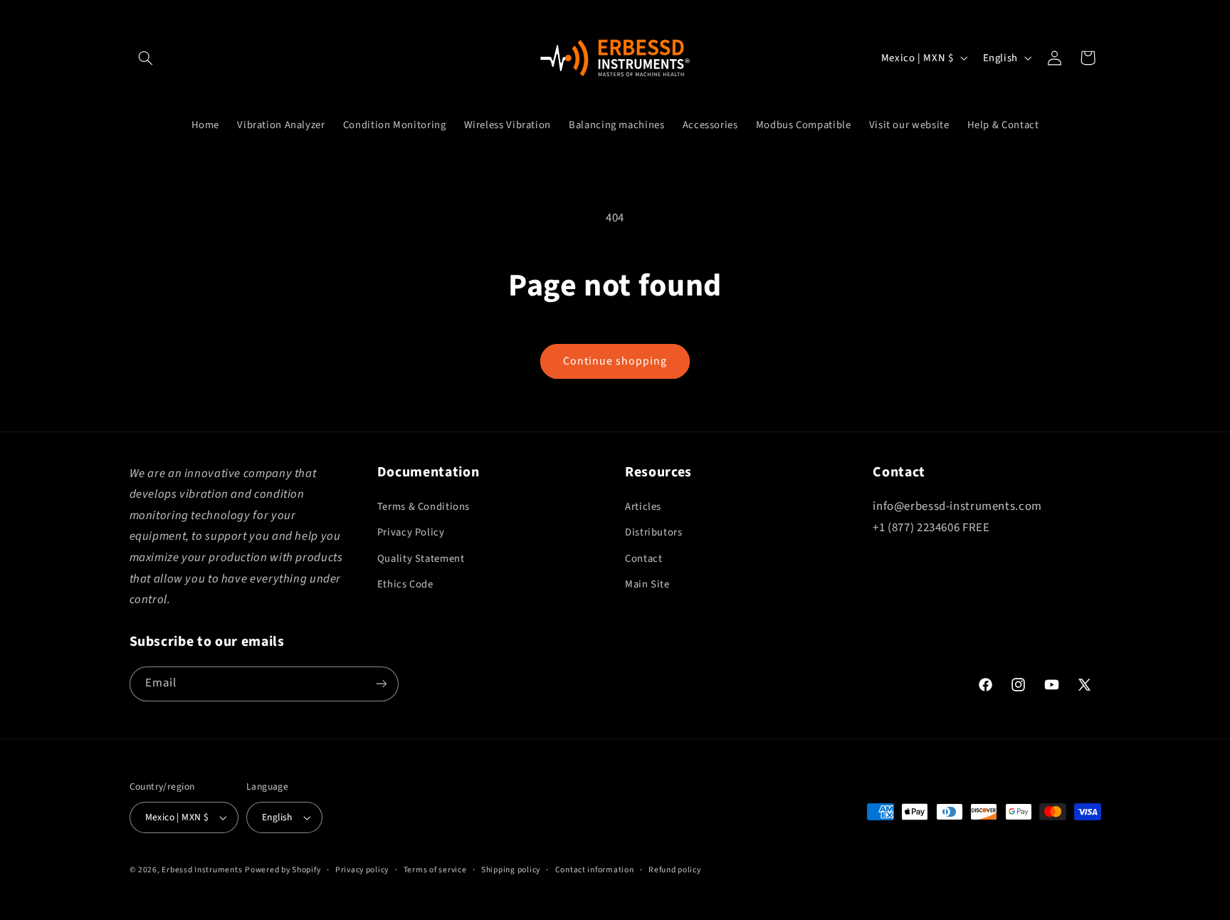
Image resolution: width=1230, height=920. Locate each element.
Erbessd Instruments (202, 870)
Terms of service (435, 870)
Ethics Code (405, 584)
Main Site (647, 584)
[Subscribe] (380, 684)
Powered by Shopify (282, 870)
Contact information (594, 870)
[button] (146, 57)
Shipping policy (510, 870)
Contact (643, 558)
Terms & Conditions (423, 506)
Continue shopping (615, 361)
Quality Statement (421, 558)
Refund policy (674, 870)
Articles (643, 506)
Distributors (654, 532)
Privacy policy (362, 870)
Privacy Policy (411, 532)
